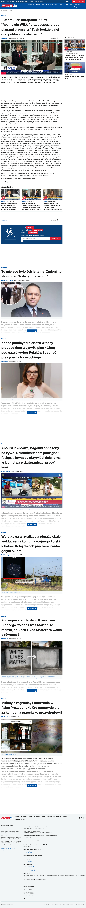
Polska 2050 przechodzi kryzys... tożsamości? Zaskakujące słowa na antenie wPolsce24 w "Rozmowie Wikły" (9, 206)
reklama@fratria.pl (30, 866)
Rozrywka (61, 4)
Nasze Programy (75, 7)
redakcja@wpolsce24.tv (32, 856)
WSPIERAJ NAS (33, 898)
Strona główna (4, 10)
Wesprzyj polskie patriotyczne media (74, 77)
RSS (44, 904)
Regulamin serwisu (58, 904)
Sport (55, 4)
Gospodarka (49, 4)
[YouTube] (84, 818)
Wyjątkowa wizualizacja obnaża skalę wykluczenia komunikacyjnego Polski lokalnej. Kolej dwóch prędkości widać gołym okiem (31, 544)
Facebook (3, 848)
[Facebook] (57, 38)
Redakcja (3, 1)
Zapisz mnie (55, 238)
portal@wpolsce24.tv (31, 850)
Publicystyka (70, 4)
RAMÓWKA (40, 1)
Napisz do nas (15, 844)
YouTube (13, 848)
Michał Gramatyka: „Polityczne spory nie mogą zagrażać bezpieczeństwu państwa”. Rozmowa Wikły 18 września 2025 (31, 206)
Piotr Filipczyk (5, 471)
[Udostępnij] (61, 38)
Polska (38, 4)
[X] (59, 38)
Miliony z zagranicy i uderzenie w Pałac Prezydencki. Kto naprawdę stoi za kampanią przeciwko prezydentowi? (31, 707)
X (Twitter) (8, 848)
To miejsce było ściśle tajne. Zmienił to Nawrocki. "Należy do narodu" (31, 273)
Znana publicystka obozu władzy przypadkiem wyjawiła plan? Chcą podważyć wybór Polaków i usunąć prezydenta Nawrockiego (28, 350)
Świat (42, 4)
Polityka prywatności (50, 904)
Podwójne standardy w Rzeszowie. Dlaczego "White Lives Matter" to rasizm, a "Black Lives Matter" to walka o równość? (31, 627)
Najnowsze (31, 4)
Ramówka (3, 850)
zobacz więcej (32, 331)
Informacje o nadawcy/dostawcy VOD (77, 904)
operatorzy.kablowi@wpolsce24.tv (34, 870)
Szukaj (67, 1)
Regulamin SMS (66, 904)
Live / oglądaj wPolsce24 (11, 850)
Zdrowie (77, 4)
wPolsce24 (4, 38)
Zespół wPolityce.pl (7, 280)
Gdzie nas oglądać (11, 1)
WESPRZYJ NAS (33, 1)
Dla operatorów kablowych (22, 1)
